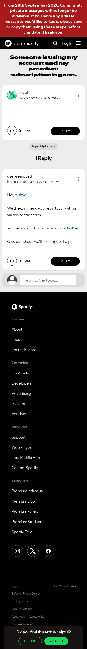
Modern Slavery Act (23, 624)
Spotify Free (22, 531)
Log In (67, 43)
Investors (19, 403)
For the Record (24, 349)
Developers (22, 383)
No (34, 641)
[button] (78, 95)
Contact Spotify (25, 467)
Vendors (19, 413)
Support (19, 437)
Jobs (16, 339)
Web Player (21, 447)
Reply (65, 131)
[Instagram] (17, 551)
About (17, 329)
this (16, 215)
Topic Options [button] (42, 146)
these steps (55, 27)
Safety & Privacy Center (26, 594)
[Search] (55, 43)
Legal (15, 586)
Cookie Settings (22, 609)
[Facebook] (48, 551)
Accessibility (36, 616)
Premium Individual (28, 491)
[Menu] (78, 43)
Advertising (21, 393)
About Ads (18, 616)
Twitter (72, 228)
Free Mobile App (26, 457)
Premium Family (25, 511)
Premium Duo (23, 501)
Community (26, 43)
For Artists (20, 373)
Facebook (53, 228)
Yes (52, 641)
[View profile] (12, 95)
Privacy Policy (20, 601)
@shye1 (21, 195)
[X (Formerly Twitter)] (33, 551)
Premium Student (26, 521)
